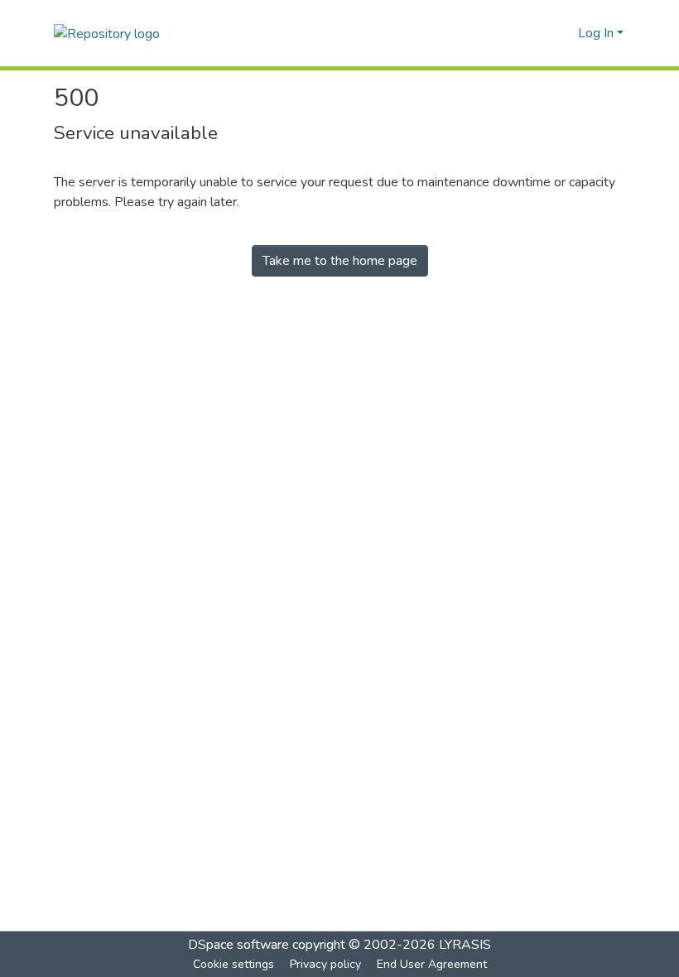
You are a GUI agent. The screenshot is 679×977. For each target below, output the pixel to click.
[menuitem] (562, 33)
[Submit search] (538, 33)
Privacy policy (325, 964)
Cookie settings (233, 964)
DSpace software (238, 945)
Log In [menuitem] (596, 33)
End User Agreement (432, 964)
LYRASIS (465, 945)
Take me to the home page (339, 261)
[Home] (107, 32)
